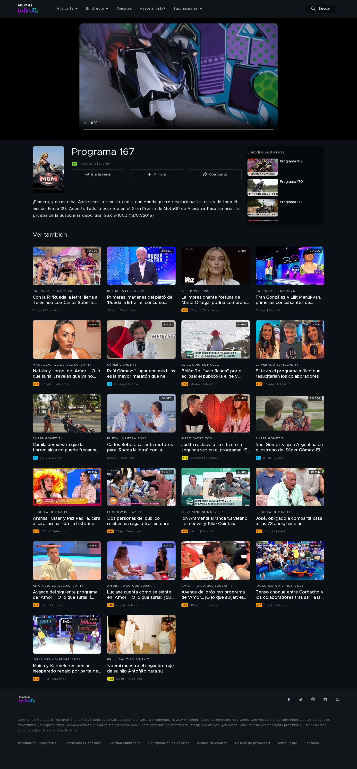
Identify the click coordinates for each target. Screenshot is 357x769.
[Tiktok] (301, 699)
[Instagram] (325, 699)
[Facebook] (289, 699)
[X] (337, 699)
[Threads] (313, 699)
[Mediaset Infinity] (28, 9)
